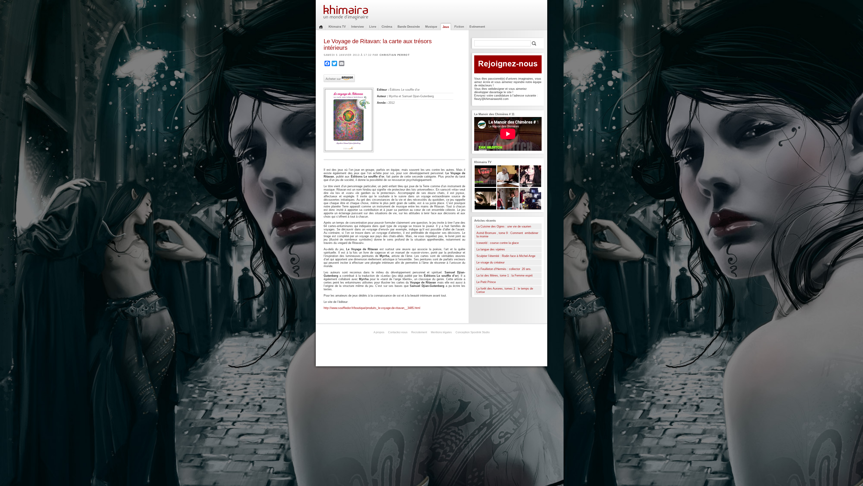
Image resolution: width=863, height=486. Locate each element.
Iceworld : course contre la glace (497, 243)
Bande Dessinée (409, 26)
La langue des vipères (490, 249)
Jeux (446, 27)
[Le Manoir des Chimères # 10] (485, 208)
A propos (379, 332)
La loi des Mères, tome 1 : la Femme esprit (504, 275)
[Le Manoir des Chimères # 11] (485, 186)
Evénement (477, 26)
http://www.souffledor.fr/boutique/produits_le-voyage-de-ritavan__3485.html (372, 308)
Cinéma (387, 26)
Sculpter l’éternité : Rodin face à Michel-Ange (505, 256)
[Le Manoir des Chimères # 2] (508, 208)
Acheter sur (333, 78)
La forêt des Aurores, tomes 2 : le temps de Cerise (504, 290)
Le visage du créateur (490, 262)
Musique (431, 26)
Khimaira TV (337, 26)
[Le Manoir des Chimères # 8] (530, 186)
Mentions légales (441, 332)
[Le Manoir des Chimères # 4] (508, 186)
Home (321, 26)
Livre (372, 26)
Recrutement (419, 332)
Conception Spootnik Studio (473, 332)
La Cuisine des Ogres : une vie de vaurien (503, 226)
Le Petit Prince (486, 282)
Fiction (459, 26)
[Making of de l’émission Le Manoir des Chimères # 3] (530, 208)
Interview (357, 26)
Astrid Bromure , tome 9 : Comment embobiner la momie (507, 234)
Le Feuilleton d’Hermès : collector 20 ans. (504, 269)
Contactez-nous (397, 332)
